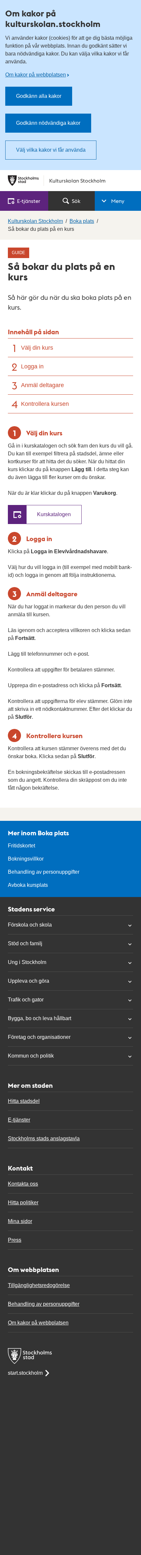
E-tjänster (19, 1120)
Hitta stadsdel (24, 1101)
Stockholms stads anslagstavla (44, 1138)
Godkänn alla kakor (38, 96)
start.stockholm (25, 1373)
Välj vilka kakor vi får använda (51, 150)
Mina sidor (20, 1221)
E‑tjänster (28, 200)
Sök (76, 200)
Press (14, 1240)
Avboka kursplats (28, 885)
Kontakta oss (23, 1184)
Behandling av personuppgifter (43, 872)
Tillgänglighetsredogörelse (39, 1285)
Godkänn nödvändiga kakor (48, 123)
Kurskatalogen (54, 514)
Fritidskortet (21, 845)
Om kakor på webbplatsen (35, 74)
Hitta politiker (23, 1202)
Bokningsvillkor (26, 859)
